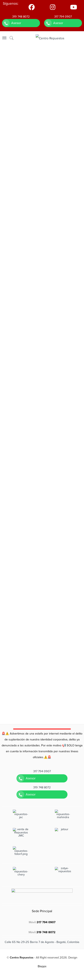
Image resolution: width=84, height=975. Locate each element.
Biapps (42, 966)
